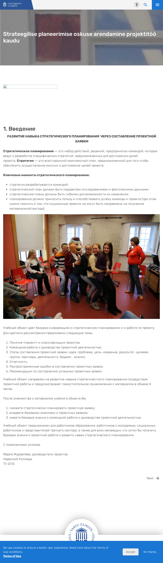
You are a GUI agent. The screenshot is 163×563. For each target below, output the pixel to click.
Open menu (157, 5)
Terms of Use (12, 556)
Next (150, 478)
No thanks (150, 552)
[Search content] (145, 5)
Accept (130, 552)
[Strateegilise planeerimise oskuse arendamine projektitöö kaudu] (12, 4)
